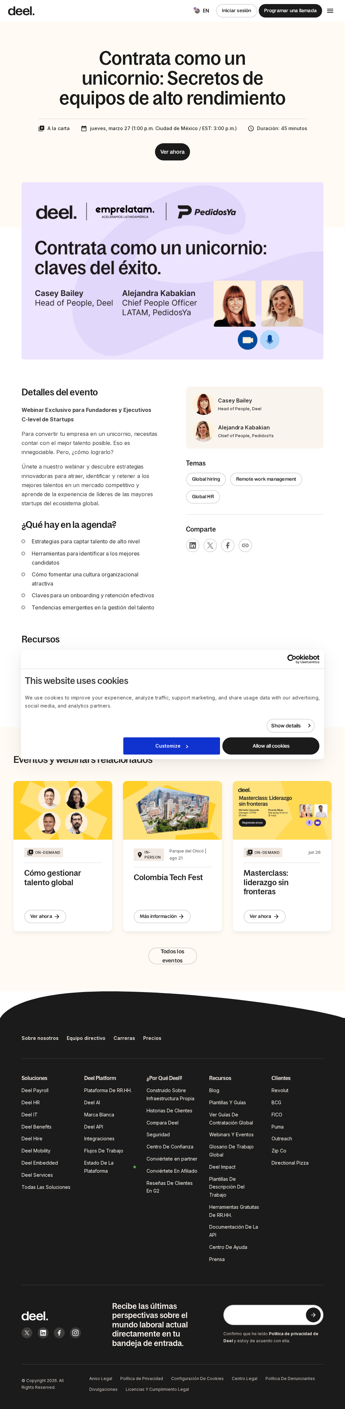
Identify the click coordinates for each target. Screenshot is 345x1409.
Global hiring (206, 479)
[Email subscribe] (313, 1315)
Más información (158, 916)
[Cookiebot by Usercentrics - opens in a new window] (289, 659)
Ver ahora (172, 152)
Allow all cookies (271, 746)
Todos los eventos (172, 955)
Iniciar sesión (236, 10)
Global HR (203, 496)
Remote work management (266, 479)
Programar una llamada (290, 10)
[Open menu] (330, 11)
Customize (168, 746)
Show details (286, 725)
